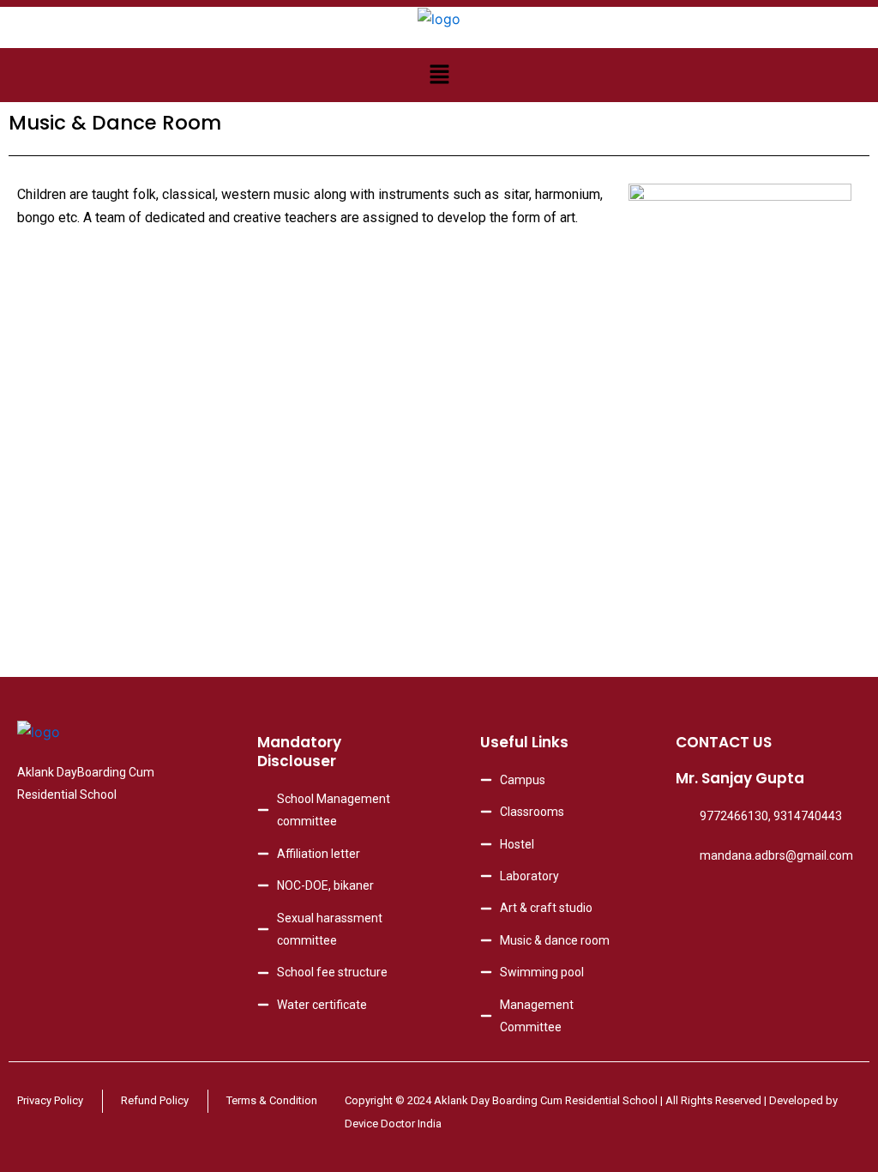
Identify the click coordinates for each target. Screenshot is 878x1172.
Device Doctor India (393, 1123)
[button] (439, 75)
